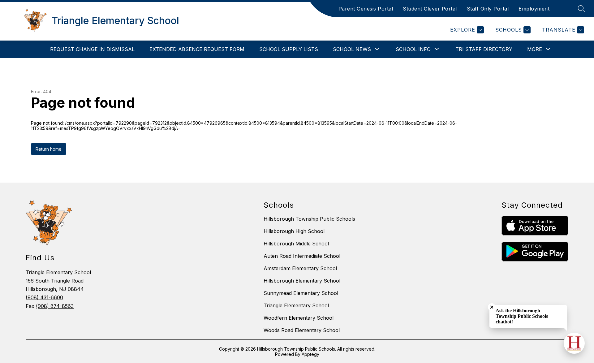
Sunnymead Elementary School (301, 293)
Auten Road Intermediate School (302, 256)
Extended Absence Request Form (196, 49)
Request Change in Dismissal (92, 49)
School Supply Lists (288, 49)
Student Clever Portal (430, 9)
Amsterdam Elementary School (300, 268)
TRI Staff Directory (483, 49)
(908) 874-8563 (55, 306)
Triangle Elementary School (296, 305)
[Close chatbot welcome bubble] (492, 307)
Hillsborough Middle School (296, 243)
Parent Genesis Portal (365, 9)
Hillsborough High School (294, 231)
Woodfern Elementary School (299, 318)
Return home (49, 149)
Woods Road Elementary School (302, 330)
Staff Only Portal (488, 9)
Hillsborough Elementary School (302, 281)
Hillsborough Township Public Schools (309, 219)
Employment (534, 9)
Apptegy (310, 354)
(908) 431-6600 (44, 297)
